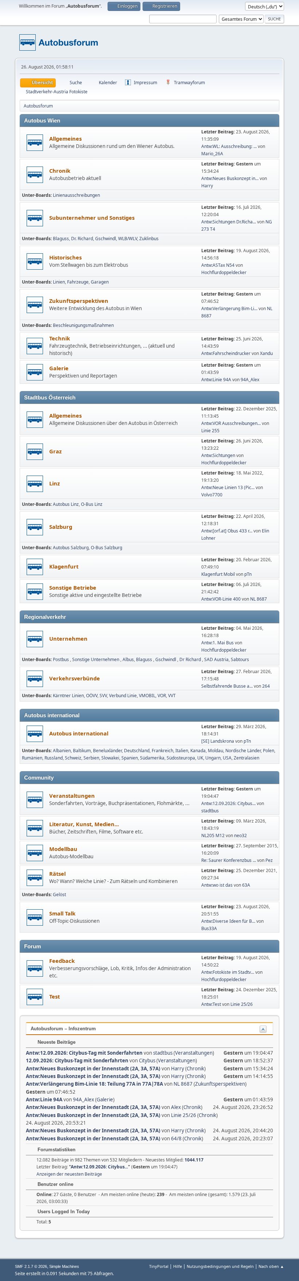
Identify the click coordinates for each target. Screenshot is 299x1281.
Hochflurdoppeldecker (223, 272)
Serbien (91, 758)
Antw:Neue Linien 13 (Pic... (228, 487)
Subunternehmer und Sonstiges (92, 217)
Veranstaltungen (72, 795)
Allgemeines (65, 138)
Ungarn (213, 758)
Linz (54, 483)
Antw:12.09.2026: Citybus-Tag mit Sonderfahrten (84, 1053)
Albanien (62, 750)
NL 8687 (258, 599)
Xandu (266, 353)
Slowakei (110, 758)
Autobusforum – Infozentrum (63, 1028)
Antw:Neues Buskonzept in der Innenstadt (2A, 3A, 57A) (93, 1068)
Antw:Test (211, 1004)
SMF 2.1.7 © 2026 (31, 1266)
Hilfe (177, 1266)
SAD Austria (216, 659)
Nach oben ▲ (271, 1266)
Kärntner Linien (68, 695)
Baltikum (82, 750)
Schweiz (73, 758)
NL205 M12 (213, 835)
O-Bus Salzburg (106, 547)
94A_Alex (250, 379)
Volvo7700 (211, 495)
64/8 (176, 1138)
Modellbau (63, 848)
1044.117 (194, 1160)
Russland (53, 758)
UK (200, 758)
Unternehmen (68, 638)
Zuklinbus (149, 238)
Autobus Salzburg (71, 547)
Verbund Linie (123, 695)
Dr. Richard (82, 238)
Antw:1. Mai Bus (217, 643)
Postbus (61, 659)
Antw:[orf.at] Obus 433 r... (226, 531)
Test (54, 996)
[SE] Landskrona (217, 741)
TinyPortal (158, 1266)
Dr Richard (190, 659)
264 (266, 686)
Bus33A (209, 928)
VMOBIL (147, 695)
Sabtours (240, 659)
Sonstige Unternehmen (96, 659)
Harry (207, 186)
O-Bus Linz (91, 504)
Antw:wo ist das (217, 885)
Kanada (198, 750)
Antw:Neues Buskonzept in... (230, 178)
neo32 (240, 835)
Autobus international (78, 733)
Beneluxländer (107, 750)
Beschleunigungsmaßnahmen (83, 325)
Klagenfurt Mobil (218, 574)
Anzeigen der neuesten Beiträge (69, 1174)
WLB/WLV (127, 238)
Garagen (100, 282)
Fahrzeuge (78, 282)
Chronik (59, 170)
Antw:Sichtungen (218, 455)
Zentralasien (246, 758)
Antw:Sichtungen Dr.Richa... (228, 222)
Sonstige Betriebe (72, 587)
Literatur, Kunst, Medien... (84, 824)
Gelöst (59, 894)
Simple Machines (64, 1266)
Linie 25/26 (241, 1004)
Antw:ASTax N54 (217, 265)
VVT (172, 695)
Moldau (215, 750)
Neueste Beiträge (55, 1042)
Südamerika (152, 758)
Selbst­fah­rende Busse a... (227, 686)
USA (227, 758)
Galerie (59, 368)
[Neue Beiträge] (35, 142)
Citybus (147, 1060)
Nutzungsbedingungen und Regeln (220, 1266)
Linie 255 (210, 430)
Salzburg (60, 526)
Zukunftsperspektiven (78, 300)
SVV (103, 695)
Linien (59, 282)
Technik (59, 338)
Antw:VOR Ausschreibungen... (231, 423)
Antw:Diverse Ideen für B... (228, 921)
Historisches (65, 257)
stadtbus (210, 811)
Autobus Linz (66, 504)
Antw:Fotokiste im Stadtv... (227, 972)
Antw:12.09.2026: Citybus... (228, 803)
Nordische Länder (243, 750)
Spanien (129, 758)
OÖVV (91, 695)
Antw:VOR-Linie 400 (221, 599)
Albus (128, 659)
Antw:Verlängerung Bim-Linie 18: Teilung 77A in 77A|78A (94, 1084)
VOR (162, 695)
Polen (268, 750)
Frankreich (162, 750)
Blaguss (61, 238)
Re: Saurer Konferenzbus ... (228, 860)
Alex (176, 1107)
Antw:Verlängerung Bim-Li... (229, 308)
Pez (269, 860)
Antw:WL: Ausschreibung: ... (229, 146)
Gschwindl (105, 238)
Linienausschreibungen (76, 195)
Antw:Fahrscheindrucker (226, 353)
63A (246, 885)
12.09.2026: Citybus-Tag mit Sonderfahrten (77, 1060)
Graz (55, 451)
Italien (181, 750)
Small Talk (62, 913)
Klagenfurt (63, 566)
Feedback (62, 960)
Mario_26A (212, 154)
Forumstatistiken (55, 1149)
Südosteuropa (181, 758)
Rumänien (32, 758)
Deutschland (137, 750)
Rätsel (57, 873)
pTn (248, 574)
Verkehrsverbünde (74, 678)
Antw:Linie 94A (216, 379)
